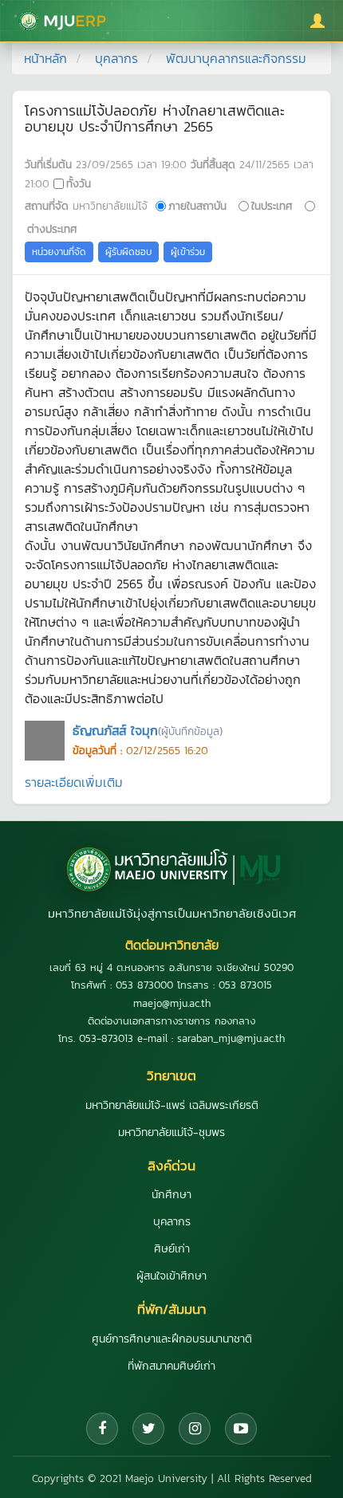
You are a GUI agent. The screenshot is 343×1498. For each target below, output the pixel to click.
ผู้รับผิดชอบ (128, 252)
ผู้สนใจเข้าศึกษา (171, 1276)
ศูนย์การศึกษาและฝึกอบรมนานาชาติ (172, 1339)
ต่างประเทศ (52, 229)
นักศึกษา (171, 1194)
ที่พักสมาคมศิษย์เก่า (171, 1366)
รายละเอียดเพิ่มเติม (74, 782)
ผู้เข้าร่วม (188, 252)
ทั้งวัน (78, 183)
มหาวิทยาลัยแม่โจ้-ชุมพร (171, 1132)
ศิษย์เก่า (172, 1248)
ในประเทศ (272, 206)
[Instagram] (195, 1429)
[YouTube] (241, 1429)
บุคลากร (116, 58)
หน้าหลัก (45, 58)
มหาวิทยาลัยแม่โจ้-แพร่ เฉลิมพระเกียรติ (171, 1105)
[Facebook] (102, 1429)
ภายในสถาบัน (197, 206)
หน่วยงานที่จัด (59, 252)
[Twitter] (148, 1429)
